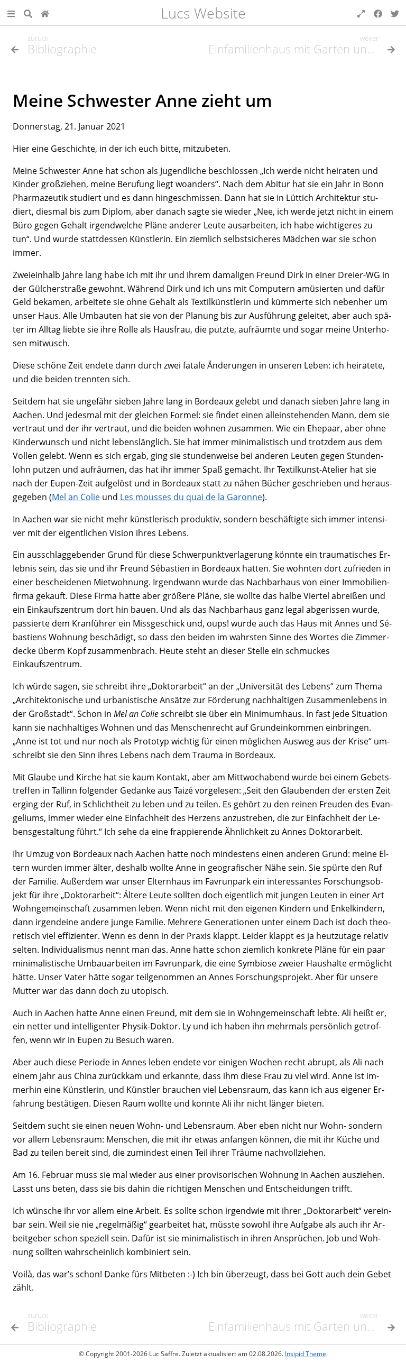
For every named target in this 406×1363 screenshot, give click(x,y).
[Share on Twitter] (394, 13)
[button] (11, 13)
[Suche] (28, 13)
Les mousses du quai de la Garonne (191, 497)
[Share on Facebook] (378, 13)
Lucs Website (203, 13)
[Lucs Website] (44, 13)
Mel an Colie (76, 497)
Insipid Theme (305, 1353)
